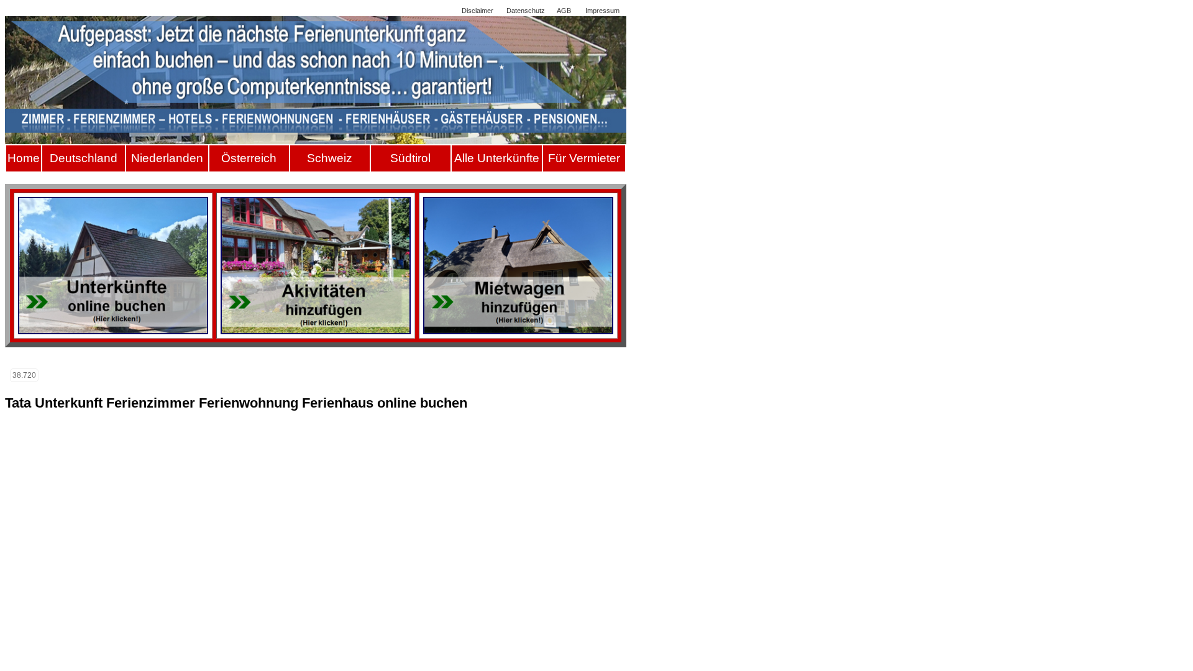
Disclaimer (477, 10)
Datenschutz (525, 10)
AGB (564, 10)
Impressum (602, 10)
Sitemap (436, 10)
